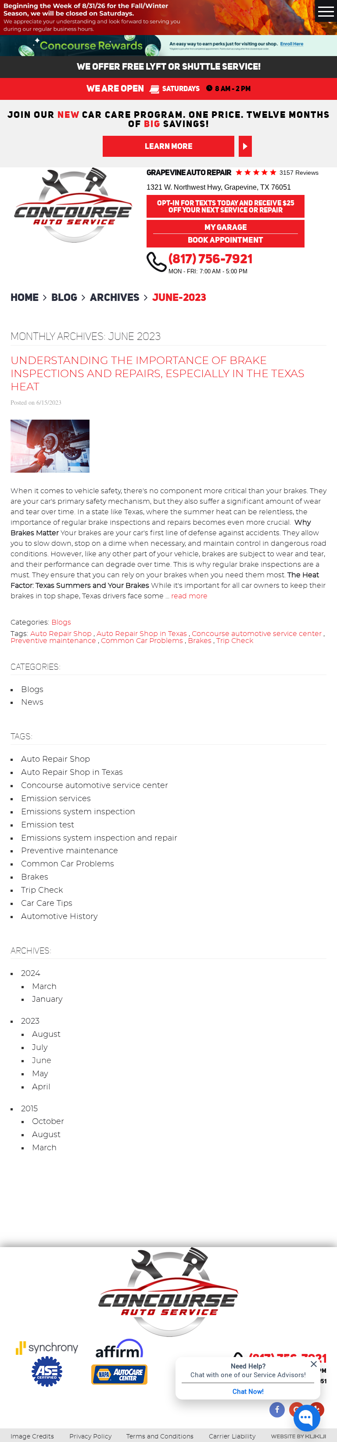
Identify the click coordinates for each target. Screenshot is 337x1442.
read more (189, 596)
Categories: (36, 667)
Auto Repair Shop (61, 633)
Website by (298, 1436)
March (44, 987)
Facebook (277, 1409)
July (40, 1048)
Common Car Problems (142, 640)
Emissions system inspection (78, 812)
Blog (64, 297)
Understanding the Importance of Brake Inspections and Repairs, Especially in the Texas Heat (158, 374)
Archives (115, 297)
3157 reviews (299, 172)
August (46, 1035)
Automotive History (59, 917)
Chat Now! (248, 1391)
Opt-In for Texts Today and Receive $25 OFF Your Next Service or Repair (225, 206)
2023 (30, 1021)
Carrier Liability (232, 1437)
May (40, 1074)
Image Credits (32, 1437)
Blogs (61, 622)
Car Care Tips (46, 904)
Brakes (200, 640)
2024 (30, 974)
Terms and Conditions (160, 1437)
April (41, 1087)
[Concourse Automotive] (73, 205)
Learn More (169, 146)
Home (25, 297)
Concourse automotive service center (257, 633)
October (48, 1122)
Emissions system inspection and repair (99, 838)
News (32, 703)
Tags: (21, 737)
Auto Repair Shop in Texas (142, 633)
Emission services (56, 799)
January (47, 1000)
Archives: (31, 951)
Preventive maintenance (53, 640)
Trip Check (234, 640)
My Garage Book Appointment (225, 233)
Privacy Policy (90, 1437)
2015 (29, 1109)
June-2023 (179, 297)
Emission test (47, 825)
